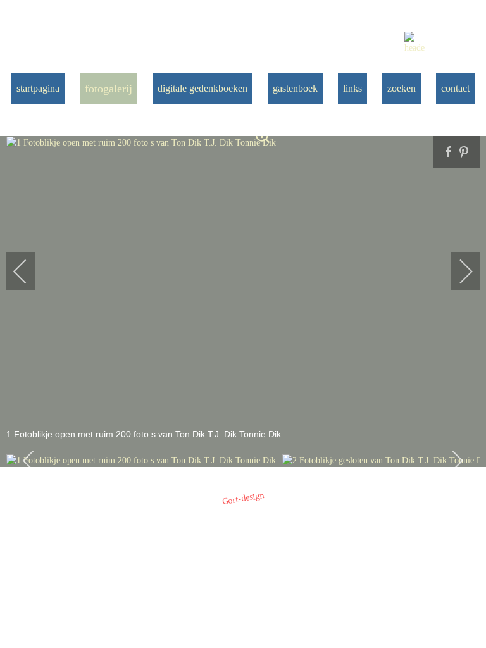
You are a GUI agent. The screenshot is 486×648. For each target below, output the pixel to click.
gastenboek (295, 88)
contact (455, 88)
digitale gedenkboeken (202, 88)
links (352, 88)
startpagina (37, 88)
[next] (457, 271)
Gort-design (243, 498)
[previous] (28, 271)
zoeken (401, 88)
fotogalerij (108, 88)
